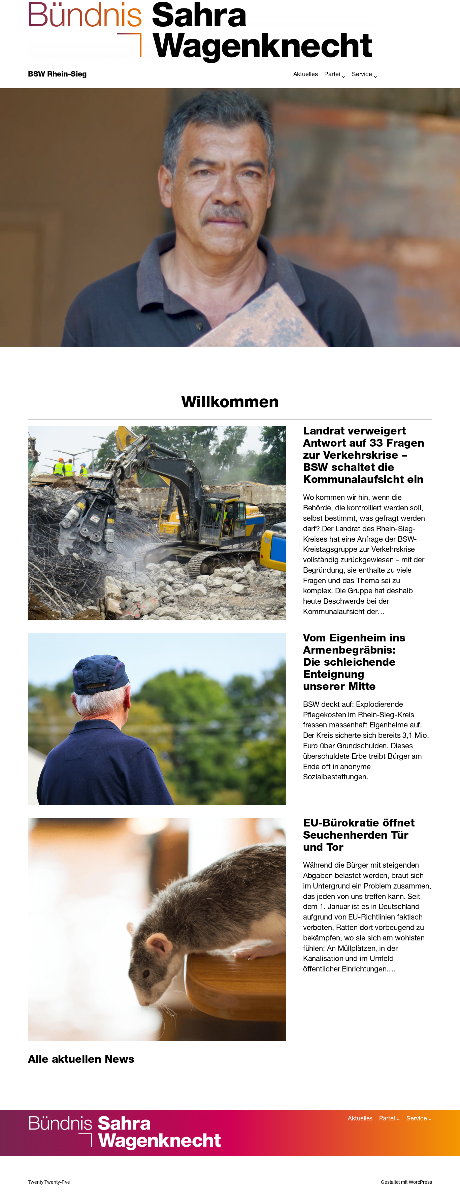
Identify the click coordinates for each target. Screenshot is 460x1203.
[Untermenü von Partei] (344, 76)
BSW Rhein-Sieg (57, 75)
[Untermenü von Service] (375, 76)
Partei (332, 75)
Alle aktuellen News (81, 1060)
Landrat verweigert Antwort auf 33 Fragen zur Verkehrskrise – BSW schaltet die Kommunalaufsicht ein (363, 456)
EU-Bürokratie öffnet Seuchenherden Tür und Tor (359, 836)
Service (362, 75)
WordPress (420, 1182)
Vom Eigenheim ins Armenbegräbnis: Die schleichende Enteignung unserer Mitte (354, 663)
